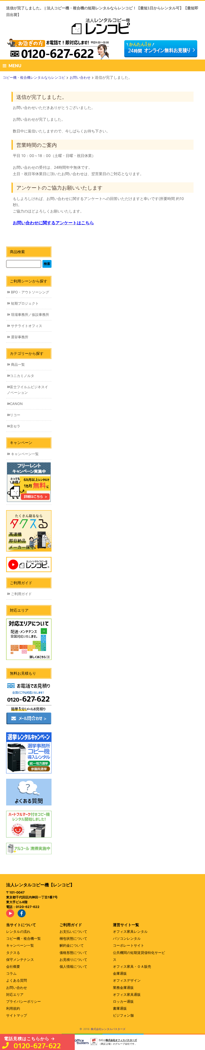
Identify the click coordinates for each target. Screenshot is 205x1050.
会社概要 (13, 966)
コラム (11, 973)
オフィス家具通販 (127, 994)
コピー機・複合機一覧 (23, 938)
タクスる (13, 952)
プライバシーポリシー (23, 1001)
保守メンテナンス (20, 959)
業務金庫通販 (123, 987)
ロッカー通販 (123, 1001)
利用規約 (13, 1008)
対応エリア (14, 994)
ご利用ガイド (21, 594)
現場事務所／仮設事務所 (29, 314)
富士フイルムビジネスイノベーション (27, 390)
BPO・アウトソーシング (29, 292)
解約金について (72, 945)
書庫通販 (120, 1008)
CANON (16, 404)
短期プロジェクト (24, 303)
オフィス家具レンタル (130, 931)
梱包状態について (73, 938)
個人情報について (73, 966)
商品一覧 (17, 364)
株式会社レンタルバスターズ (108, 1029)
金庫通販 (120, 973)
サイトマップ (16, 1015)
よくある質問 (16, 980)
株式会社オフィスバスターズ (121, 1040)
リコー (15, 415)
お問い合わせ (16, 987)
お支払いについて (73, 931)
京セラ (15, 426)
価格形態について (73, 952)
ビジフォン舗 (123, 1015)
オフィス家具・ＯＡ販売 (132, 966)
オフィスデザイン (127, 980)
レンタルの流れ (18, 931)
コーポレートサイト (128, 945)
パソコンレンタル (127, 938)
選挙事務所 (19, 337)
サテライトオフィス (26, 326)
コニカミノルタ (22, 375)
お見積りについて (73, 959)
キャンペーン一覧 (24, 454)
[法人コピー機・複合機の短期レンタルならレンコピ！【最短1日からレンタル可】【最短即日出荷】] (102, 28)
